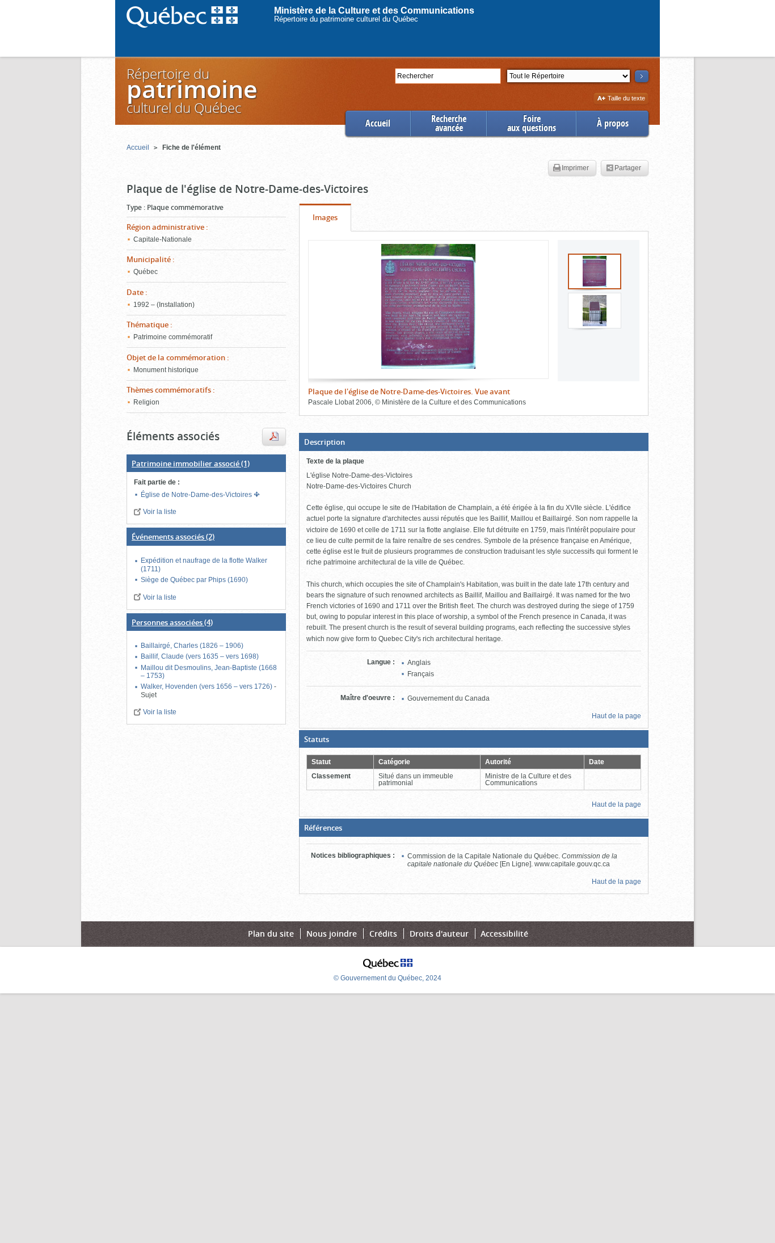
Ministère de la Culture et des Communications (374, 10)
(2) (173, 537)
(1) (191, 463)
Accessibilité (504, 933)
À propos (613, 123)
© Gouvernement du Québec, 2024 (387, 978)
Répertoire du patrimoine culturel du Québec (346, 19)
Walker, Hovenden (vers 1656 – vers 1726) (207, 686)
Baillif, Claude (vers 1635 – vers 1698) (200, 656)
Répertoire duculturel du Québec (191, 90)
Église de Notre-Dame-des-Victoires (197, 495)
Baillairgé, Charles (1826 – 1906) (192, 646)
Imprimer (575, 168)
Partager (627, 168)
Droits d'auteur (439, 933)
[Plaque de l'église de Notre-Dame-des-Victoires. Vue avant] (428, 306)
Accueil (377, 123)
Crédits (383, 933)
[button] (473, 442)
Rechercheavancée (448, 123)
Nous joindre (331, 933)
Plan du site (271, 933)
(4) (172, 622)
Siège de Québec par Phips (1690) (194, 580)
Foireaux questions (531, 123)
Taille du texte (626, 99)
